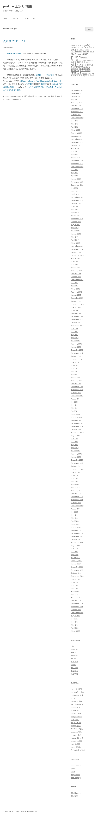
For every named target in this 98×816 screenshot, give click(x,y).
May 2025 (74, 99)
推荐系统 (86, 69)
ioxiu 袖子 (74, 710)
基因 (72, 67)
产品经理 (82, 60)
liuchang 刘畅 (76, 713)
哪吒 (52, 96)
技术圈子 (39, 75)
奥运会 (87, 67)
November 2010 (77, 426)
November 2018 (77, 218)
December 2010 (77, 423)
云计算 (74, 60)
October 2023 (76, 115)
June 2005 (74, 622)
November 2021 (77, 163)
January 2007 (76, 564)
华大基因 (80, 65)
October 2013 (76, 322)
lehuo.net (86, 52)
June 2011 (74, 405)
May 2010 (74, 445)
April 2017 (74, 240)
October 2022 (76, 145)
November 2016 (77, 249)
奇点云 (82, 67)
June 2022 (74, 151)
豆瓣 (92, 73)
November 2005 (77, 606)
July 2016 (74, 261)
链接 (80, 75)
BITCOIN (47, 96)
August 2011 (75, 399)
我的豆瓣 (74, 796)
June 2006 (74, 585)
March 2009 (75, 487)
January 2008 (76, 530)
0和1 (73, 646)
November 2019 (77, 200)
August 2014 (75, 307)
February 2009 (76, 490)
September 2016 (77, 255)
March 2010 (75, 451)
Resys (73, 771)
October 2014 (76, 301)
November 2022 (77, 142)
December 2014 (77, 298)
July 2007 (74, 548)
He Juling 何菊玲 (77, 704)
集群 (92, 75)
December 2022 (77, 139)
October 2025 (76, 96)
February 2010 (76, 454)
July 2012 (74, 365)
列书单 (73, 652)
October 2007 (76, 539)
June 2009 (74, 478)
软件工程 (74, 75)
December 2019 (77, 197)
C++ (89, 44)
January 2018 (76, 234)
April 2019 (74, 212)
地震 (91, 65)
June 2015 (74, 283)
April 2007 (74, 555)
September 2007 (77, 542)
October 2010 (76, 429)
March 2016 (75, 267)
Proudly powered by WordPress (26, 811)
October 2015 (76, 276)
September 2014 (77, 304)
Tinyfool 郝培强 (77, 729)
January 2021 (76, 179)
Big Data (84, 45)
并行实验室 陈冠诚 (78, 750)
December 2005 (77, 603)
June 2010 (74, 441)
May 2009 (74, 481)
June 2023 (74, 121)
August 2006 (75, 579)
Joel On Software (76, 52)
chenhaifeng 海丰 (77, 692)
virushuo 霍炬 (76, 732)
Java (87, 50)
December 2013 (77, 316)
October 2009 (76, 466)
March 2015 (75, 289)
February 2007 (76, 561)
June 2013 (74, 331)
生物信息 (76, 73)
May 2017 (74, 237)
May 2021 (74, 173)
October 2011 (76, 393)
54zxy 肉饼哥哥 (76, 689)
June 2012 (74, 368)
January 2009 (76, 493)
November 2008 (77, 500)
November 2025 (77, 93)
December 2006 (77, 567)
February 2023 (76, 133)
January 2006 (76, 600)
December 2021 (77, 160)
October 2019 (76, 203)
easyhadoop (76, 765)
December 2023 (77, 108)
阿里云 (86, 75)
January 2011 (76, 420)
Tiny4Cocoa (75, 774)
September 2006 (77, 576)
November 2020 (77, 182)
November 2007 (77, 536)
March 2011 (75, 414)
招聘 (81, 68)
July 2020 (74, 188)
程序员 (84, 73)
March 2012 (75, 377)
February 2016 (76, 270)
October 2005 (76, 609)
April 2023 (74, 127)
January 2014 (76, 313)
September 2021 (77, 166)
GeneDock (89, 47)
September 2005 (77, 613)
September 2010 (77, 432)
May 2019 (74, 209)
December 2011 (77, 386)
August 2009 (75, 472)
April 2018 (74, 228)
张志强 (43, 84)
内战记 (88, 62)
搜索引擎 (75, 70)
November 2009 (77, 463)
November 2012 (77, 353)
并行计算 (74, 68)
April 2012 (74, 374)
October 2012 (76, 356)
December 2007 (77, 533)
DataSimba (75, 47)
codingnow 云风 (77, 695)
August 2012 (75, 362)
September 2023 (77, 118)
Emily (73, 698)
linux (92, 51)
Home (5, 18)
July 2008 (74, 512)
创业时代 (74, 655)
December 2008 (77, 496)
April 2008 (74, 521)
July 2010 (74, 438)
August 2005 (75, 616)
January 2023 (76, 136)
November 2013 (77, 319)
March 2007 (75, 558)
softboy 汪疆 (76, 726)
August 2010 (75, 435)
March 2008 (75, 524)
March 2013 (75, 341)
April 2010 (74, 448)
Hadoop (82, 50)
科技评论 (31, 96)
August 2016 (75, 258)
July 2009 (74, 475)
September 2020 (77, 185)
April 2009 (74, 484)
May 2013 (74, 335)
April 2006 (74, 591)
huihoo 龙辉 (75, 707)
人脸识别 (90, 60)
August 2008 (75, 509)
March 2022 (75, 157)
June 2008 (74, 515)
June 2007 (74, 551)
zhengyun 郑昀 (76, 741)
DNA (81, 47)
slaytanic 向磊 (76, 723)
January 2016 (76, 273)
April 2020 (74, 194)
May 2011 (74, 408)
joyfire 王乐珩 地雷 (17, 6)
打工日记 (74, 661)
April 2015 (74, 286)
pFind (76, 57)
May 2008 (74, 518)
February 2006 (76, 597)
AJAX (79, 45)
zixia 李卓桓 (75, 744)
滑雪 (88, 71)
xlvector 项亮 (76, 735)
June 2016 (74, 264)
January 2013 (76, 347)
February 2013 (76, 344)
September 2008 (77, 506)
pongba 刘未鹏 (76, 716)
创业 (73, 64)
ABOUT (15, 18)
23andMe (74, 45)
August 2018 (75, 225)
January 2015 (76, 295)
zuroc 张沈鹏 (76, 747)
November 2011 (77, 390)
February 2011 (76, 417)
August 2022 (75, 148)
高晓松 (7, 99)
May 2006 (74, 588)
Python (84, 57)
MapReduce (76, 54)
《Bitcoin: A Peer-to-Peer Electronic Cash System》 (40, 81)
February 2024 (76, 102)
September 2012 (77, 359)
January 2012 (76, 383)
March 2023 (75, 130)
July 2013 (74, 328)
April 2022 (74, 154)
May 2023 (74, 124)
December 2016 (77, 246)
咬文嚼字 (74, 658)
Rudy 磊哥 (75, 719)
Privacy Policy (29, 18)
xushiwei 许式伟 (77, 738)
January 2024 (76, 105)
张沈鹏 (29, 84)
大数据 (77, 67)
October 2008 (76, 503)
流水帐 (24, 96)
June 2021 (74, 170)
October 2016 (76, 252)
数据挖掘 (83, 70)
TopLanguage (76, 778)
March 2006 (75, 594)
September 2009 (77, 469)
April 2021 (74, 176)
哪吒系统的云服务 (14, 53)
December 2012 (77, 350)
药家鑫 (57, 96)
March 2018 (75, 231)
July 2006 (74, 582)
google (74, 49)
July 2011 (74, 402)
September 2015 (77, 280)
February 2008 (76, 527)
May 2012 (74, 371)
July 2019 (74, 206)
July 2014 (74, 310)
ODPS (85, 54)
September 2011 (77, 396)
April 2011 (74, 411)
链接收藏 (74, 674)
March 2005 (75, 631)
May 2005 (74, 625)
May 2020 (74, 191)
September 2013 (77, 325)
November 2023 (77, 111)
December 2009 (77, 460)
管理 (89, 73)
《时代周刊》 (50, 75)
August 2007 (75, 545)
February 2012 (76, 380)
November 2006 (77, 570)
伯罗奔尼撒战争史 (78, 62)
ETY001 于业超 (76, 701)
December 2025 (77, 90)
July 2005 (74, 619)
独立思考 (74, 668)
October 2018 (76, 221)
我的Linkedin (76, 793)
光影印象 (74, 649)
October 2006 (76, 573)
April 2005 (74, 628)
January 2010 (76, 457)
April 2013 (74, 338)
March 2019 (75, 215)
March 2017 (75, 243)
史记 (85, 65)
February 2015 (76, 292)
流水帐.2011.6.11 (14, 41)
